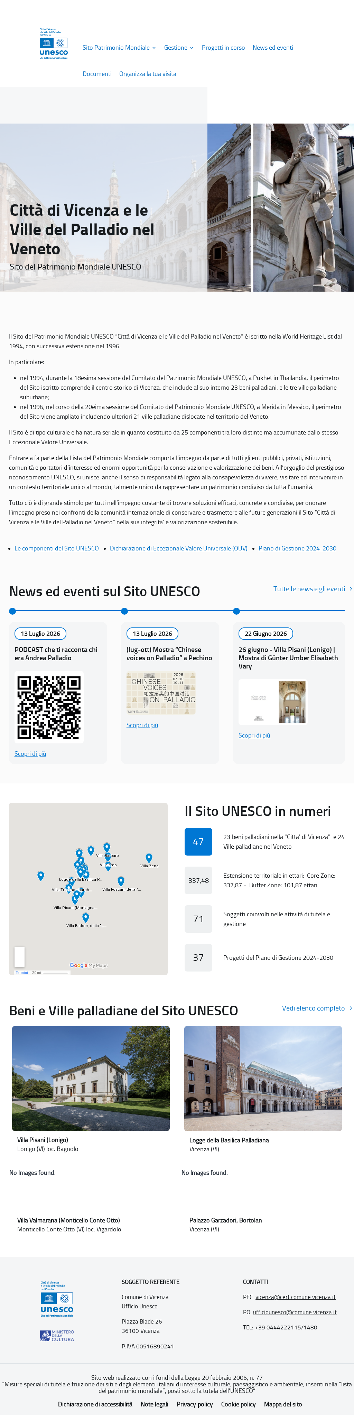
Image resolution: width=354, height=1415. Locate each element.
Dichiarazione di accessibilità (95, 1404)
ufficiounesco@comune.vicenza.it (295, 1312)
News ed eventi (273, 47)
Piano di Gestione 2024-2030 (297, 548)
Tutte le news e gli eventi (309, 589)
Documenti (97, 74)
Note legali (154, 1404)
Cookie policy (238, 1404)
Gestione (175, 47)
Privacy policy (195, 1404)
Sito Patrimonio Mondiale (116, 47)
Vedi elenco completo (313, 1008)
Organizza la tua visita (147, 74)
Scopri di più (30, 754)
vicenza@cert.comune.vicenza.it (295, 1297)
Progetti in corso (223, 47)
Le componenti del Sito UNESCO (57, 548)
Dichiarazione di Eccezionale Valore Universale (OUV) (179, 548)
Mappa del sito (283, 1404)
